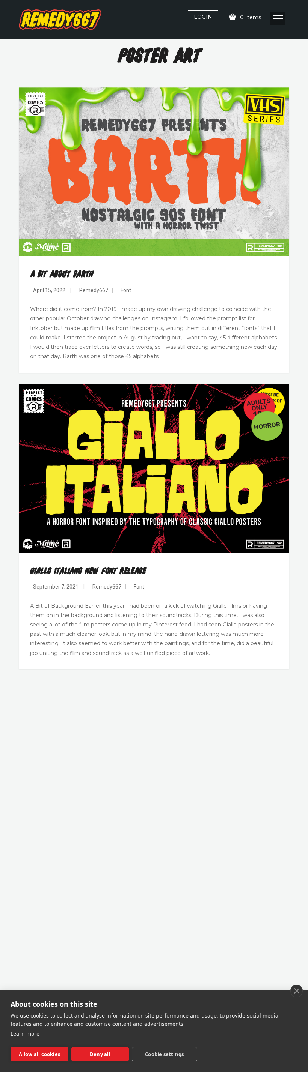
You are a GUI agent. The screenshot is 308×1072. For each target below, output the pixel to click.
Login (203, 17)
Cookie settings (164, 1054)
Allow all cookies (39, 1054)
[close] (296, 991)
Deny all (100, 1054)
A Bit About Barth (61, 274)
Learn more (25, 1033)
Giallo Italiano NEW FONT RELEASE (88, 571)
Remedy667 (93, 290)
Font (126, 290)
